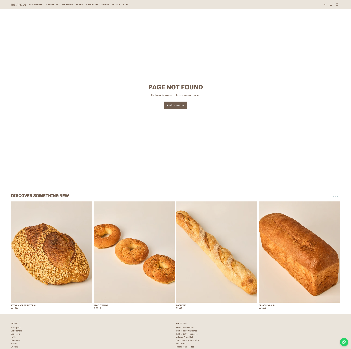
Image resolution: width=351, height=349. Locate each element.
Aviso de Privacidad (184, 337)
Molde (13, 337)
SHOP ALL (336, 196)
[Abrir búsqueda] (325, 5)
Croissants (15, 334)
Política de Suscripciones (187, 334)
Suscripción (16, 327)
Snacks (14, 343)
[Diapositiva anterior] (180, 252)
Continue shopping (175, 105)
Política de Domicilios (185, 327)
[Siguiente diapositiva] (253, 252)
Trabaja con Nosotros (185, 347)
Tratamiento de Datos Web (187, 340)
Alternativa (15, 340)
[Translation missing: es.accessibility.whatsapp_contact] (344, 342)
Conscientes (16, 331)
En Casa (14, 347)
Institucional (181, 343)
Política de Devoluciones (186, 331)
